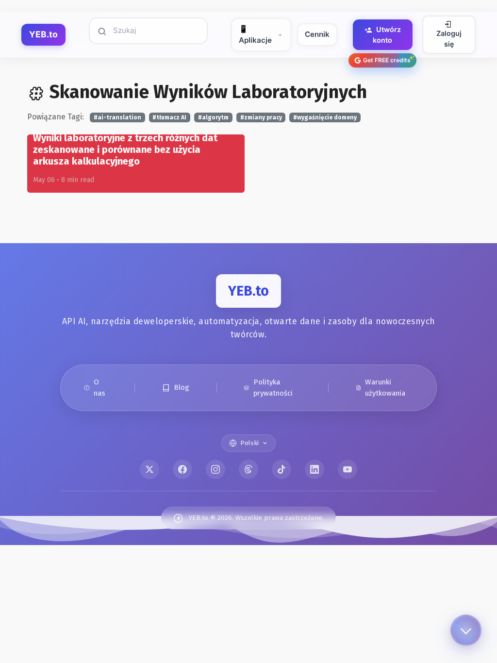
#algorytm (213, 117)
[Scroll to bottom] (465, 631)
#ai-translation (117, 117)
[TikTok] (281, 469)
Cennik (317, 34)
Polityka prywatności (273, 388)
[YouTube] (347, 469)
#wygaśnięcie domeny (325, 117)
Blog (181, 387)
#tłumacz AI (169, 117)
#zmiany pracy (261, 117)
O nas (99, 388)
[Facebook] (182, 469)
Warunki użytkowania (385, 388)
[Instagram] (215, 469)
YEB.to (43, 34)
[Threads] (248, 469)
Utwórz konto (387, 34)
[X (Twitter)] (149, 469)
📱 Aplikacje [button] (255, 34)
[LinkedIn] (314, 469)
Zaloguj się (449, 38)
